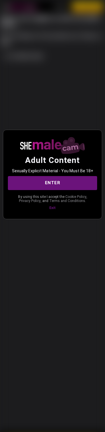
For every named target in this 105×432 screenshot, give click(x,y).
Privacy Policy (30, 201)
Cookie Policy (75, 197)
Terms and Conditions (67, 201)
